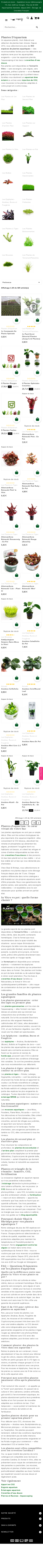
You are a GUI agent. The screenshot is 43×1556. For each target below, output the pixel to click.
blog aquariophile (29, 1215)
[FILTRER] (41, 778)
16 (34, 823)
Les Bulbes (6, 173)
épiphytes (9, 1042)
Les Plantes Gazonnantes (27, 174)
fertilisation (35, 1195)
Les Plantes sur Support (28, 124)
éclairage (6, 1183)
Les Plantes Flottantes (27, 200)
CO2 (3, 1189)
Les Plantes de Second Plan (28, 98)
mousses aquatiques (14, 1110)
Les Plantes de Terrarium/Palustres (30, 256)
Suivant (38, 823)
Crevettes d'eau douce (11, 1493)
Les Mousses (7, 255)
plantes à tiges (12, 1074)
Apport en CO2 (8, 1484)
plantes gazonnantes (14, 1006)
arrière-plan (8, 1151)
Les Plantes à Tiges (10, 229)
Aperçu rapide (16, 320)
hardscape (6, 1056)
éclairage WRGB (8, 1097)
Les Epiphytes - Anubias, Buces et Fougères (9, 202)
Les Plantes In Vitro (10, 149)
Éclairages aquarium (10, 1490)
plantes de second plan (26, 1148)
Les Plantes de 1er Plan (9, 98)
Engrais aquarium (9, 1487)
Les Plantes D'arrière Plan (7, 124)
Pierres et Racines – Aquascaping (16, 1496)
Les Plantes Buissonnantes (28, 230)
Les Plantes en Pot (30, 149)
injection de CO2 (29, 80)
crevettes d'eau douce (15, 855)
